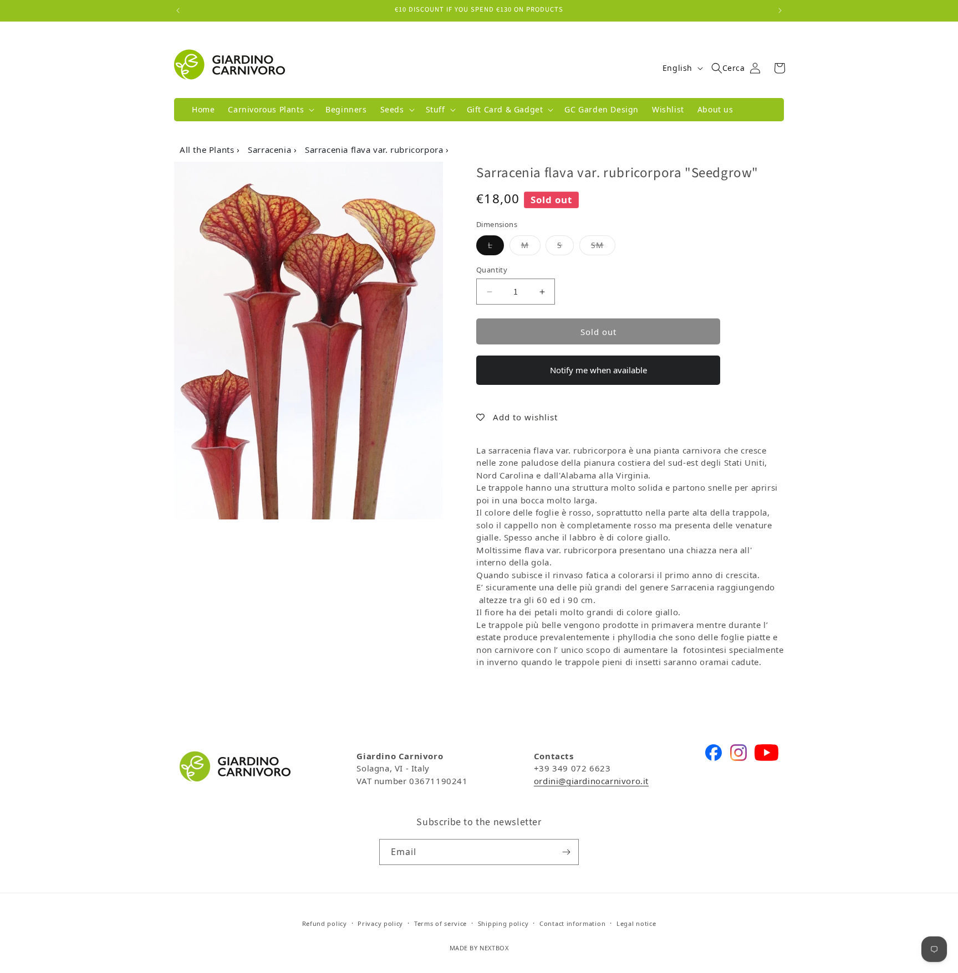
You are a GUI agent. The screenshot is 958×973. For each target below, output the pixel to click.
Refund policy (324, 923)
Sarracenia (271, 149)
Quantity (491, 270)
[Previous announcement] (178, 10)
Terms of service (440, 923)
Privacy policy (380, 923)
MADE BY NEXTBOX (479, 948)
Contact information (572, 923)
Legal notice (636, 923)
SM (603, 244)
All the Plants (208, 149)
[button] (270, 109)
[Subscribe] (566, 852)
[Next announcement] (780, 10)
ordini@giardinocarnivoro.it (591, 780)
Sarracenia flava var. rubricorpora (375, 149)
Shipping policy (503, 923)
